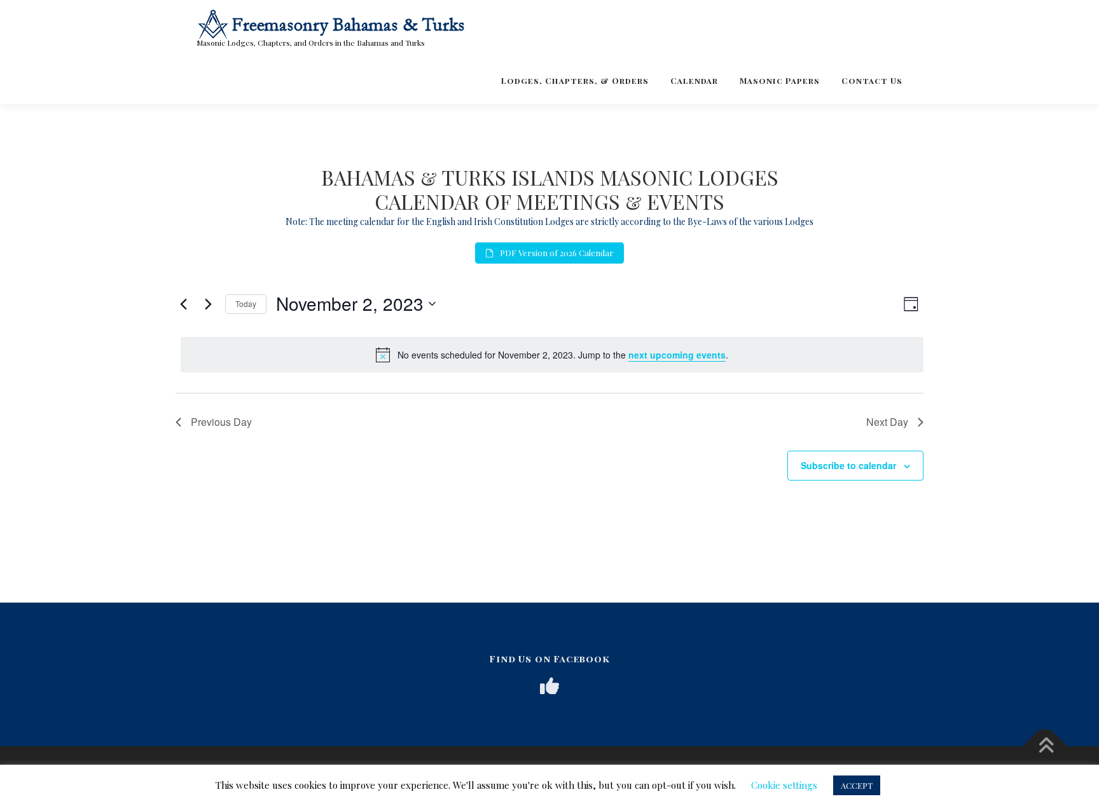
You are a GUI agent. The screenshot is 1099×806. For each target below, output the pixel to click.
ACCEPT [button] (857, 785)
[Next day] (208, 303)
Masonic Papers (780, 80)
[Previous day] (183, 303)
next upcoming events (677, 354)
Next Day (887, 421)
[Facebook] (549, 685)
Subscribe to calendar (848, 465)
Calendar (694, 80)
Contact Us (871, 80)
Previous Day (221, 421)
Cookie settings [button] (784, 785)
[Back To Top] (1045, 746)
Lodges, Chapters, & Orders (575, 80)
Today (245, 303)
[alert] (552, 354)
